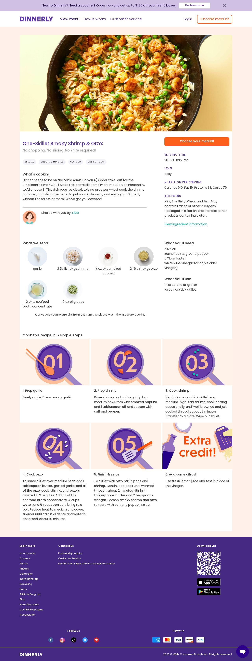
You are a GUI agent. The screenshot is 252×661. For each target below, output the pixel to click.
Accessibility (27, 615)
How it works (95, 19)
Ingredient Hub (29, 579)
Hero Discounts (29, 604)
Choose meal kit (214, 19)
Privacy (24, 569)
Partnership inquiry (70, 553)
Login (188, 19)
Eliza (75, 212)
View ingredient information (185, 224)
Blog (22, 599)
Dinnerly (36, 19)
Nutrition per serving (183, 182)
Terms (24, 563)
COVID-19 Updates (31, 609)
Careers (25, 558)
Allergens (172, 196)
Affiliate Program (30, 594)
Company (26, 574)
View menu (69, 19)
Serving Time (175, 155)
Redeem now (194, 5)
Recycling (26, 584)
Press (23, 589)
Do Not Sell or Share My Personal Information (86, 563)
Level (168, 168)
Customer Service (126, 19)
